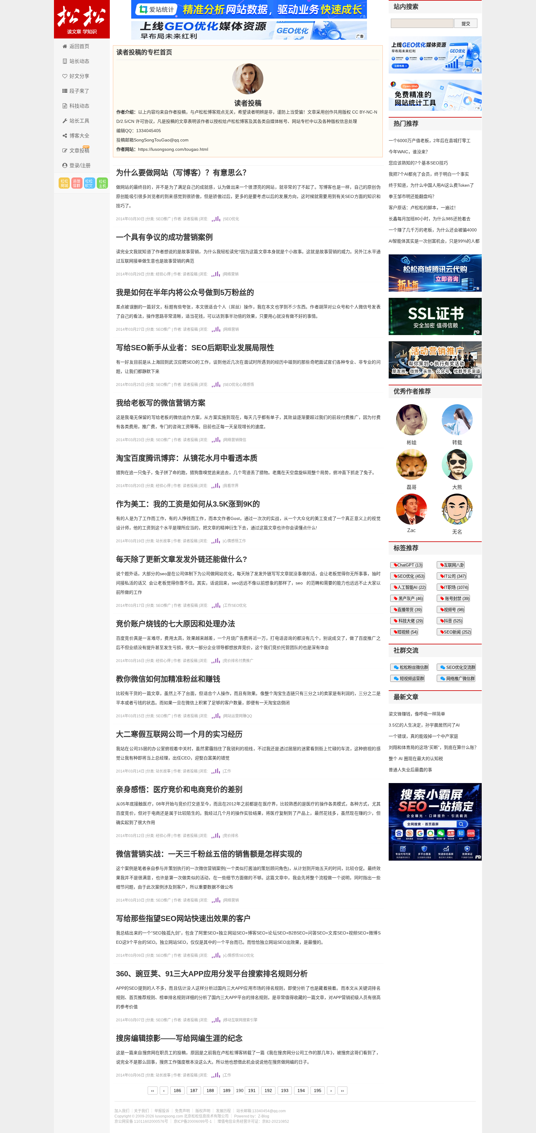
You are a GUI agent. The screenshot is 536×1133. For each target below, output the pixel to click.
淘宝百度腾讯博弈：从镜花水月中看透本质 (186, 458)
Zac (411, 530)
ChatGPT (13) (409, 565)
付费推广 (246, 661)
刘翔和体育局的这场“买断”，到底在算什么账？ (434, 747)
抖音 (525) (453, 621)
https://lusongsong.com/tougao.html (173, 149)
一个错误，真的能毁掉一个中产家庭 (423, 736)
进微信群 (77, 183)
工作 (242, 541)
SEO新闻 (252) (457, 632)
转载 (457, 442)
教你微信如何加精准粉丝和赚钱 (168, 679)
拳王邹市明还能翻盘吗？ (412, 196)
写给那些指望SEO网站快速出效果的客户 (183, 919)
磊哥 (412, 487)
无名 (457, 532)
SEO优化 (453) (410, 576)
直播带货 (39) (409, 609)
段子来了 (79, 91)
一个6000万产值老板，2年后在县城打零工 (430, 140)
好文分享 (79, 76)
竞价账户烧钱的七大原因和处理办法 (175, 624)
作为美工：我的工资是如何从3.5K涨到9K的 (188, 504)
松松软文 (89, 183)
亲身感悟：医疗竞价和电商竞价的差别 (179, 790)
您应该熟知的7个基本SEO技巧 (418, 162)
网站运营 (231, 716)
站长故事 (164, 541)
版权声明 (202, 1111)
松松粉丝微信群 (413, 667)
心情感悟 (246, 385)
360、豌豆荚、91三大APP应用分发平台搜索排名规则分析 (212, 974)
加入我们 (121, 1111)
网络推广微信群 (460, 678)
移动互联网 (233, 1020)
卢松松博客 (82, 19)
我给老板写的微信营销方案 (160, 403)
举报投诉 (161, 1111)
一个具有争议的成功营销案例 (164, 237)
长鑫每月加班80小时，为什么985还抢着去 (430, 218)
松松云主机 (102, 183)
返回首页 (79, 46)
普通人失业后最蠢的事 (410, 769)
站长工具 (79, 120)
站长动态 (79, 61)
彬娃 (412, 442)
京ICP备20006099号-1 (193, 1121)
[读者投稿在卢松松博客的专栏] (247, 78)
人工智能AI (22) (411, 587)
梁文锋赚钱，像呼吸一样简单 (417, 713)
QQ (249, 716)
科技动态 (79, 106)
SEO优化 (231, 219)
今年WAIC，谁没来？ (409, 151)
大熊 (457, 487)
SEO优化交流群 (460, 667)
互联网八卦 (454, 565)
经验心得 (164, 274)
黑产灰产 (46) (410, 598)
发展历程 (223, 1111)
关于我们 (141, 1111)
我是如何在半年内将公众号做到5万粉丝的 (185, 293)
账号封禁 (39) (456, 598)
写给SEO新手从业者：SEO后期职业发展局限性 (195, 348)
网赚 (242, 716)
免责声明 (182, 1111)
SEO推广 (164, 219)
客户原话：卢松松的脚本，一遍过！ (423, 207)
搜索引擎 (250, 1020)
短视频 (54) (407, 632)
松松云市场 (64, 183)
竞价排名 (231, 661)
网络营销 (231, 274)
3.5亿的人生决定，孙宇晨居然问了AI (424, 725)
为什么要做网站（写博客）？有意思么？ (183, 173)
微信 (242, 440)
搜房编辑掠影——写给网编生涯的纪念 (179, 1038)
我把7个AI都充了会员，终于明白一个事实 (429, 174)
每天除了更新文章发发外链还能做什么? (181, 559)
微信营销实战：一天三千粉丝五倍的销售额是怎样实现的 (209, 854)
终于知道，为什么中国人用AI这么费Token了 (431, 185)
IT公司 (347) (455, 576)
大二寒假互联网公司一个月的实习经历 (179, 734)
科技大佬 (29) (410, 621)
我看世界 (231, 486)
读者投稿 (190, 219)
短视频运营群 (411, 678)
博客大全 (79, 135)
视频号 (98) (454, 609)
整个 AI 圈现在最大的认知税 (416, 758)
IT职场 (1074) (456, 587)
